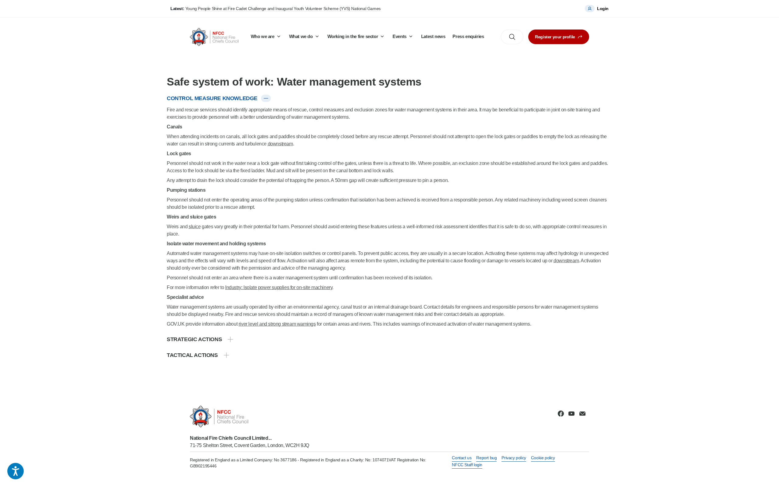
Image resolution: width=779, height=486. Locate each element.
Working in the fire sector (352, 36)
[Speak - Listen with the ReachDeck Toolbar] (15, 471)
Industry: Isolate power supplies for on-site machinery (278, 287)
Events (400, 36)
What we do (301, 36)
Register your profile (555, 36)
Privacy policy (513, 457)
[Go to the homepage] (214, 37)
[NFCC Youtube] (571, 414)
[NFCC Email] (582, 414)
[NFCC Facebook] (561, 414)
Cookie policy (543, 457)
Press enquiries (468, 36)
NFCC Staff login (467, 464)
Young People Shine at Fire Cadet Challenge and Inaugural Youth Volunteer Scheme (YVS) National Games (283, 8)
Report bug (486, 457)
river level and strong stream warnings (277, 324)
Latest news (433, 36)
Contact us (461, 457)
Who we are (262, 36)
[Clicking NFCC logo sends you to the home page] (249, 416)
